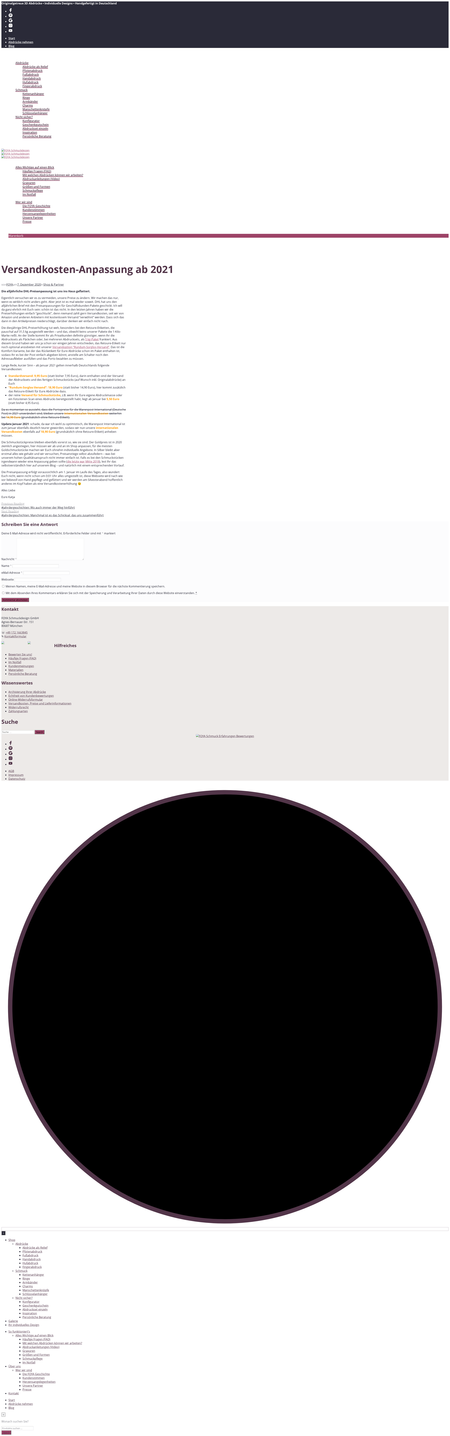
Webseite (7, 579)
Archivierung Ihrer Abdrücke (27, 692)
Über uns (14, 198)
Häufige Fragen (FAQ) (36, 171)
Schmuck (21, 90)
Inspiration (29, 132)
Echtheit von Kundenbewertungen (31, 696)
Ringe (26, 98)
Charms (27, 105)
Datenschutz (16, 779)
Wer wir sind (23, 202)
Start (11, 38)
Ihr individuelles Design (24, 144)
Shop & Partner (53, 284)
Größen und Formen (36, 187)
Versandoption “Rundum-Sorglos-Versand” (80, 347)
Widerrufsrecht (18, 707)
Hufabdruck (30, 82)
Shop (11, 59)
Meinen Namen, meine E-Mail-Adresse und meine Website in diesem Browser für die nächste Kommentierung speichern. (85, 586)
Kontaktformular (15, 636)
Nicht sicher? (24, 117)
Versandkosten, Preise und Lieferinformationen (39, 703)
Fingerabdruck (32, 86)
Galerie (13, 140)
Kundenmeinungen (21, 666)
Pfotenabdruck (32, 71)
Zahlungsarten (18, 711)
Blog (11, 46)
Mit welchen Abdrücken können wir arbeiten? (52, 175)
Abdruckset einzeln (35, 128)
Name (6, 566)
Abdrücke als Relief (35, 67)
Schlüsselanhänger (35, 113)
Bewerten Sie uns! (20, 654)
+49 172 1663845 (17, 632)
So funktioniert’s (19, 163)
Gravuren (28, 183)
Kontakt (13, 225)
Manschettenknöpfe (36, 109)
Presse (26, 221)
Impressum (16, 775)
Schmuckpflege (32, 190)
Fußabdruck (30, 74)
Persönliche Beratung (36, 136)
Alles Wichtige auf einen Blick (34, 167)
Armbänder (30, 101)
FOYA (9, 284)
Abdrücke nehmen (20, 42)
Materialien (15, 670)
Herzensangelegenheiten (39, 214)
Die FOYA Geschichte (36, 206)
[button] (9, 232)
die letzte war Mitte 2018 (83, 461)
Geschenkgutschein (35, 125)
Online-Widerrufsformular (25, 699)
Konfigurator (31, 121)
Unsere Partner (32, 217)
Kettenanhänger (33, 94)
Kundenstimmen (33, 210)
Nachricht (9, 559)
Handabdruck (31, 78)
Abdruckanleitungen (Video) (41, 179)
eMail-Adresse (11, 573)
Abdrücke (21, 63)
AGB (11, 771)
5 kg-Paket (92, 339)
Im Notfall (29, 194)
